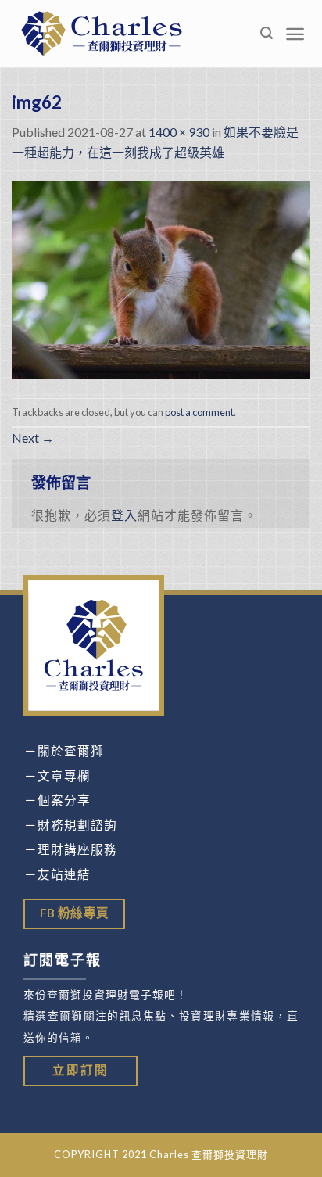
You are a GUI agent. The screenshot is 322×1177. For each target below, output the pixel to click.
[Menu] (295, 34)
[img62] (161, 278)
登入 (124, 515)
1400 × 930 (178, 131)
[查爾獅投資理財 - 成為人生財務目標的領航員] (102, 33)
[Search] (267, 33)
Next (33, 437)
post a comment (199, 412)
